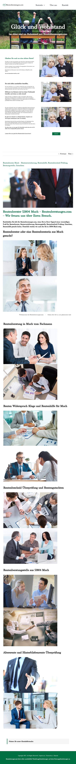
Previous (63, 154)
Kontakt (56, 755)
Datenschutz (49, 755)
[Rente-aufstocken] (56, 106)
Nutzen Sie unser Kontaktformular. (21, 741)
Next (69, 154)
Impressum (42, 755)
